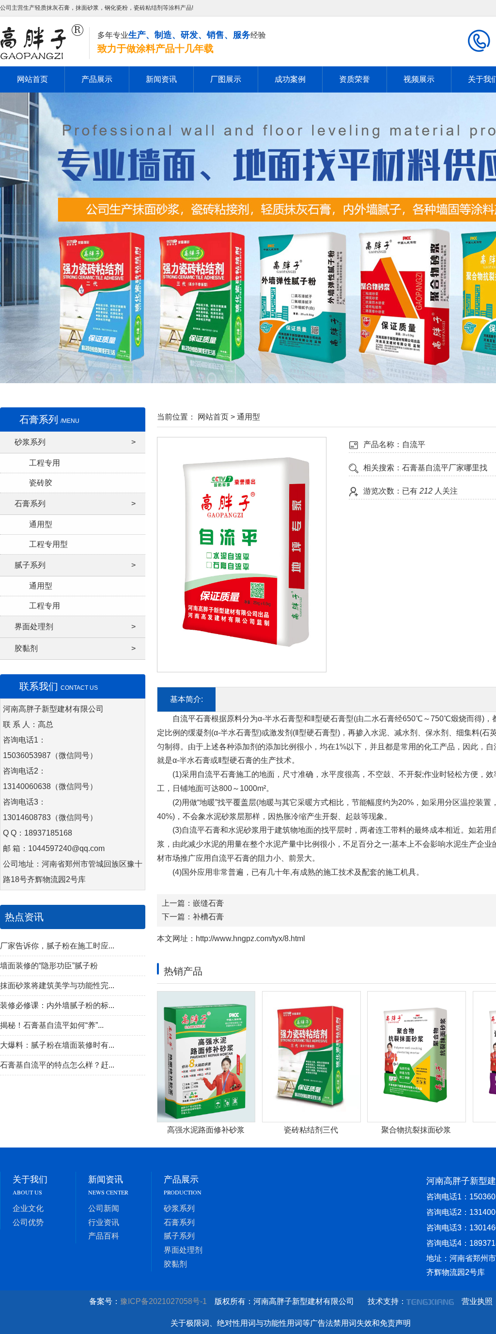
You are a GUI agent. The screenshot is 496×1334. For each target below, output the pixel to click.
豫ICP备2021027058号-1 (166, 1301)
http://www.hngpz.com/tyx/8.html (250, 938)
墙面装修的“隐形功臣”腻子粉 (49, 966)
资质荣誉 (354, 79)
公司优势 (28, 1222)
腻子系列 (75, 565)
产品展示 (96, 79)
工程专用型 (48, 544)
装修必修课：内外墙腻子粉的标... (57, 1005)
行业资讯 (103, 1222)
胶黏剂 (75, 648)
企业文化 (28, 1208)
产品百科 (103, 1236)
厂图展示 (225, 79)
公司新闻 (103, 1208)
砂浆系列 (75, 442)
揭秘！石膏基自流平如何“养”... (52, 1025)
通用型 (40, 524)
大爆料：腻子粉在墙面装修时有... (57, 1045)
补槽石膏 (208, 917)
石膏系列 (75, 503)
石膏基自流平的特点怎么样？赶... (57, 1065)
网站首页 (32, 79)
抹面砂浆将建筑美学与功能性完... (57, 985)
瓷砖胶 (40, 483)
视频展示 (418, 79)
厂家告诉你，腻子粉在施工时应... (57, 946)
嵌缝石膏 (208, 903)
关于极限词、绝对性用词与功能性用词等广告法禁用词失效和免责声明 (290, 1323)
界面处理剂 (75, 626)
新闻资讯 (161, 79)
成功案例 (290, 79)
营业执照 (477, 1301)
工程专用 (44, 463)
